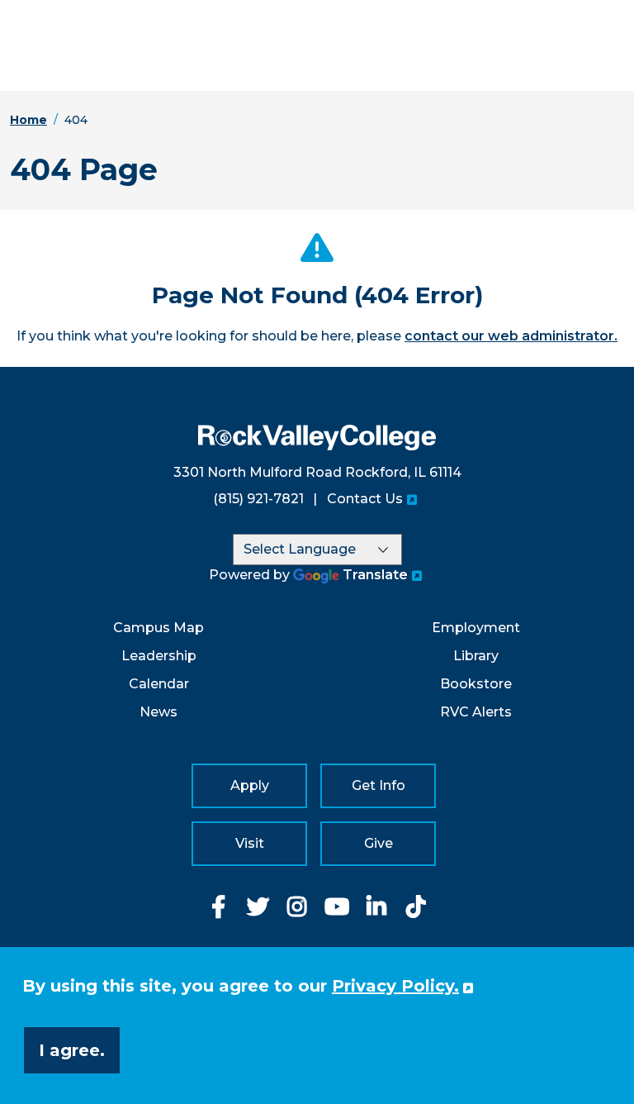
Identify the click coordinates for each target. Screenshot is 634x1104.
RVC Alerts (476, 712)
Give (378, 843)
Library (476, 656)
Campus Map (158, 627)
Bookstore (476, 684)
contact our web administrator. (511, 336)
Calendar (159, 684)
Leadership (158, 656)
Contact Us (365, 499)
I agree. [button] (72, 1050)
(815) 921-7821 (258, 499)
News (158, 712)
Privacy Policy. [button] (395, 986)
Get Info (378, 785)
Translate (375, 575)
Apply (249, 785)
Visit (249, 843)
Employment (476, 627)
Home (28, 119)
